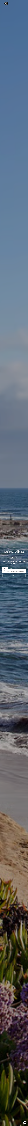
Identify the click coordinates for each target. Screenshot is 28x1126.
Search (14, 575)
